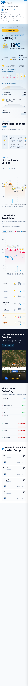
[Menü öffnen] (25, 2)
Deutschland (9, 6)
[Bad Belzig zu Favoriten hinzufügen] (15, 38)
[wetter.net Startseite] (6, 2)
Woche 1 (4, 231)
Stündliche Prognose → (8, 71)
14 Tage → (13, 69)
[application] (14, 188)
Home (2, 6)
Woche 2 (10, 231)
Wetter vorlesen (20, 35)
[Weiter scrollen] (24, 143)
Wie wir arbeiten (5, 228)
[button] (5, 142)
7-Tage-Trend (6, 69)
